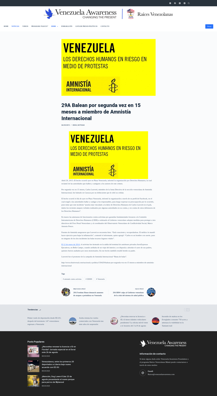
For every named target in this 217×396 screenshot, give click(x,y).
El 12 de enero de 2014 (70, 244)
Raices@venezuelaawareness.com (161, 374)
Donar (209, 26)
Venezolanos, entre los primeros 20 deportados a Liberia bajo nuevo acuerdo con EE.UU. (58, 364)
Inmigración (66, 26)
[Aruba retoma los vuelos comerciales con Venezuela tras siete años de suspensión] (72, 321)
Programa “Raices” (39, 26)
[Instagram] (170, 3)
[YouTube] (184, 3)
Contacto (105, 26)
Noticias (15, 26)
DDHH (53, 26)
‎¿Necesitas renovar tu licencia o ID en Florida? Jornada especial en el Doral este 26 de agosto (59, 349)
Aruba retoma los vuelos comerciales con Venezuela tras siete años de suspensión (91, 321)
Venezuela (100, 279)
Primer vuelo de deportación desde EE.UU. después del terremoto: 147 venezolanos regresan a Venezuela (44, 321)
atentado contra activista (72, 279)
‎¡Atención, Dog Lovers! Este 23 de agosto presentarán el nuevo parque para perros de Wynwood (58, 379)
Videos (25, 26)
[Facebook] (175, 3)
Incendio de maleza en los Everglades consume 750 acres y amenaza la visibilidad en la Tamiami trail (175, 321)
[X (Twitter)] (180, 3)
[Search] (188, 3)
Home (6, 26)
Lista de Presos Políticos (86, 26)
